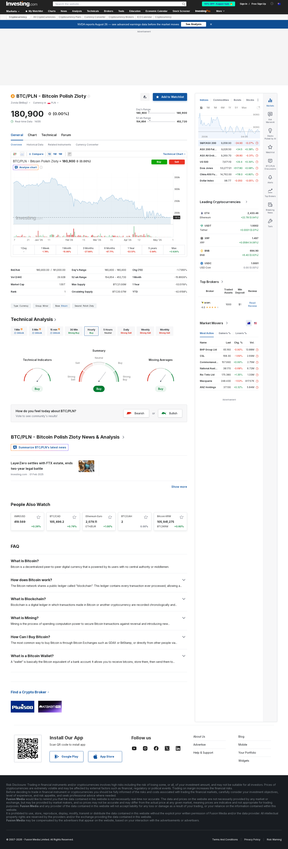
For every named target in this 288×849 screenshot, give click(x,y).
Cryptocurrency (18, 17)
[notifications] (272, 3)
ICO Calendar (144, 17)
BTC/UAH (126, 516)
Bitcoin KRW (164, 516)
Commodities (221, 99)
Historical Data (35, 144)
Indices (204, 99)
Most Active (207, 333)
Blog (241, 736)
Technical (49, 135)
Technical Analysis (32, 319)
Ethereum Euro (94, 516)
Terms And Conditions (225, 839)
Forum (66, 135)
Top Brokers (209, 282)
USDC (208, 263)
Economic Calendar (157, 11)
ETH (207, 213)
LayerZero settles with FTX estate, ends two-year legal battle (42, 466)
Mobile (242, 744)
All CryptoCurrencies (44, 17)
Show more (179, 486)
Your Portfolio (247, 752)
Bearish (139, 413)
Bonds (237, 99)
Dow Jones (206, 168)
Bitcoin (64, 306)
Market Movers (211, 323)
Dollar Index (207, 180)
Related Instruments (59, 144)
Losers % (241, 333)
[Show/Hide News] (69, 154)
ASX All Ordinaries (210, 155)
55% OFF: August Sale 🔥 (218, 4)
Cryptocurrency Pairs (70, 17)
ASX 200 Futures (210, 149)
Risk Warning (274, 839)
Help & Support (203, 752)
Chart (32, 135)
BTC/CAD (55, 516)
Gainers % (225, 333)
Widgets (243, 760)
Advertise (199, 744)
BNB (207, 250)
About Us (199, 736)
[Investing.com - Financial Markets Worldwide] (21, 4)
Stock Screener (181, 11)
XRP (207, 238)
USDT (208, 225)
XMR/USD (19, 516)
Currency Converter (94, 17)
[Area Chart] (22, 154)
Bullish (173, 413)
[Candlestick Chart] (15, 154)
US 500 (204, 161)
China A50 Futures (210, 174)
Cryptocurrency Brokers (121, 17)
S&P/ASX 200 (208, 143)
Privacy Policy (252, 839)
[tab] (19, 331)
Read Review (252, 304)
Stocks (250, 99)
